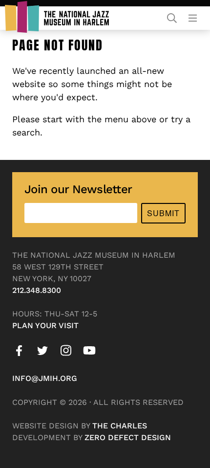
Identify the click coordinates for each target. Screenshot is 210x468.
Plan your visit (45, 325)
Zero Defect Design (127, 437)
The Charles (119, 425)
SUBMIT (163, 213)
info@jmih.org (44, 378)
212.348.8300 (36, 290)
